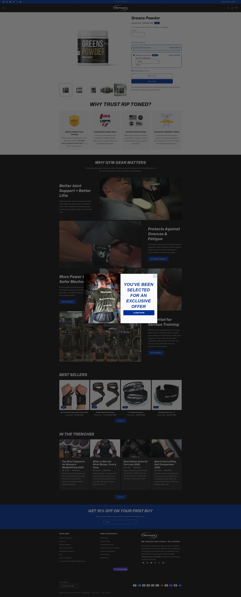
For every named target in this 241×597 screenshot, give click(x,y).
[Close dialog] (154, 276)
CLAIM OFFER (138, 313)
